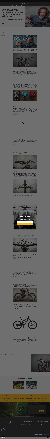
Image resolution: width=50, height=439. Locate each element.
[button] (48, 437)
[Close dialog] (35, 210)
